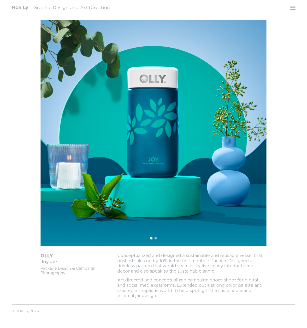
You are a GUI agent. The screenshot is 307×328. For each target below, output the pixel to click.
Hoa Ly (20, 7)
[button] (97, 133)
